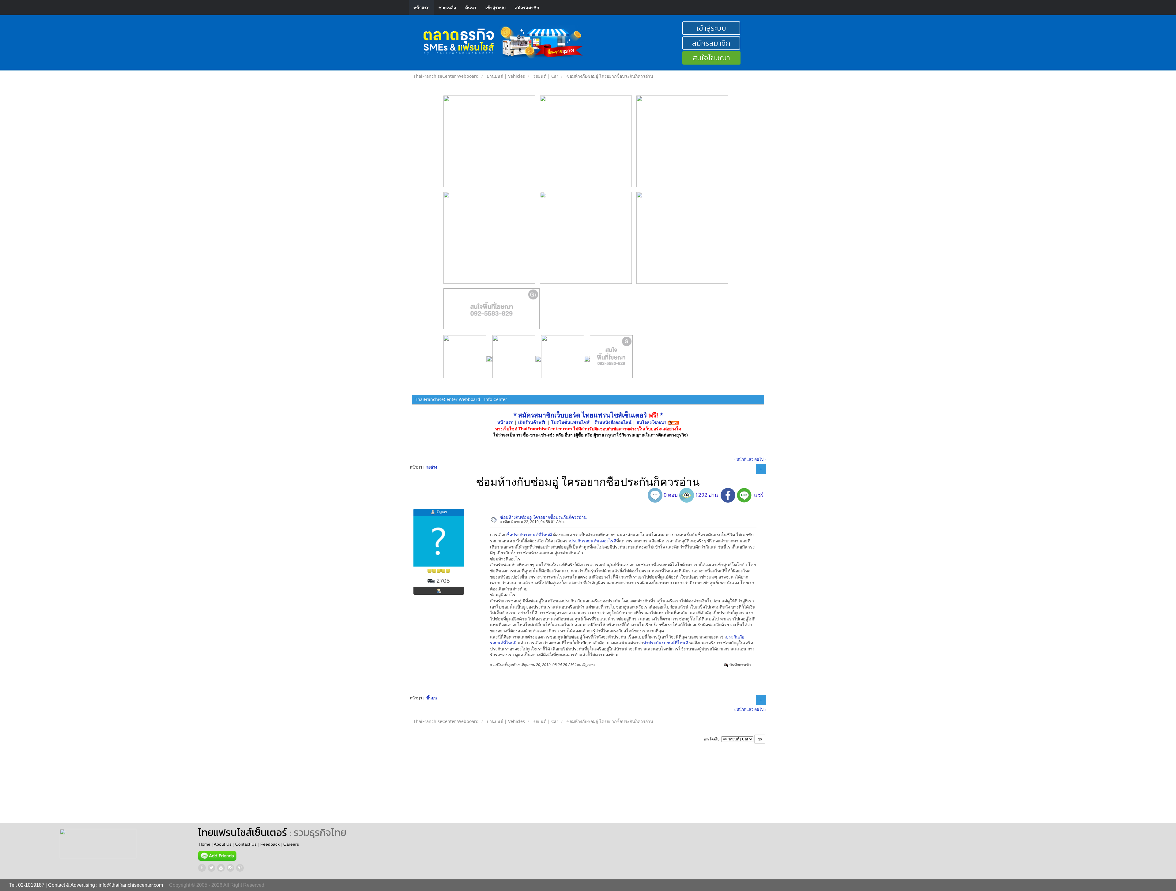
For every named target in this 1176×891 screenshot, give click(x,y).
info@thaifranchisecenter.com (131, 885)
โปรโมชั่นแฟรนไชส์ (571, 422)
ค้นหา (470, 7)
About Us (223, 844)
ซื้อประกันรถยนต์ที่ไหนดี (529, 534)
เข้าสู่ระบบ (495, 7)
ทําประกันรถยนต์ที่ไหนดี (665, 643)
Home (204, 844)
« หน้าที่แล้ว (743, 459)
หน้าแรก (421, 7)
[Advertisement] (414, 789)
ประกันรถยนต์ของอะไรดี (593, 541)
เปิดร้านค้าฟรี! (531, 422)
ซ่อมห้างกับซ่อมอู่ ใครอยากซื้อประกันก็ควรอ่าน (543, 517)
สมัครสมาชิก (527, 7)
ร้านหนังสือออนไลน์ (613, 422)
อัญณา (441, 512)
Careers (291, 844)
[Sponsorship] (491, 311)
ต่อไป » (760, 459)
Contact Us (246, 844)
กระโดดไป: (712, 739)
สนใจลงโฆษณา (651, 422)
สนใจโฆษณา (711, 57)
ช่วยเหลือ (447, 7)
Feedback (270, 844)
